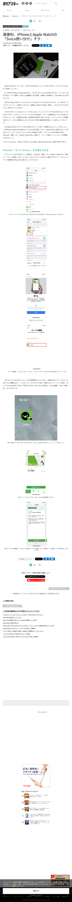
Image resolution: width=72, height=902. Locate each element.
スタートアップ (27, 10)
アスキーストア (63, 10)
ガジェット (15, 16)
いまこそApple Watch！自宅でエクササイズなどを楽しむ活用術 (20, 636)
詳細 (14, 886)
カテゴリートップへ (59, 589)
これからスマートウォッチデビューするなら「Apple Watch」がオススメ (23, 614)
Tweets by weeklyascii (42, 712)
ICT (45, 10)
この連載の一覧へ (13, 606)
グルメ (9, 10)
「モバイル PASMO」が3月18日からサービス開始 (16, 634)
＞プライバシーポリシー (36, 895)
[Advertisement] (36, 657)
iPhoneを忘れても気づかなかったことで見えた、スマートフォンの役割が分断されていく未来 (28, 625)
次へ (40, 21)
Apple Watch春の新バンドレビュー (12, 617)
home (7, 16)
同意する (36, 891)
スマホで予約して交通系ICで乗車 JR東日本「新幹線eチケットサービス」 (23, 631)
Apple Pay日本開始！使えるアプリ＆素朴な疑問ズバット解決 (19, 620)
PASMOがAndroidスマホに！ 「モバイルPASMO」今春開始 (19, 628)
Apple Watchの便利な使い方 (12, 26)
